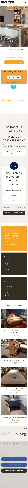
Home (3, 443)
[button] (14, 213)
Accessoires (10, 362)
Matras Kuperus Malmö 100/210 (14, 389)
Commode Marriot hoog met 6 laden (14, 360)
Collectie (9, 443)
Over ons (19, 443)
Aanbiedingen (14, 443)
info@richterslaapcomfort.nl (14, 82)
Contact (24, 443)
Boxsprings (10, 333)
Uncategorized (16, 333)
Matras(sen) (10, 390)
